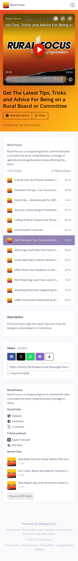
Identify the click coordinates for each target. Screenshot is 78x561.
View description (19, 115)
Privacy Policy (29, 545)
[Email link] (40, 356)
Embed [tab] (22, 348)
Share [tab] (11, 348)
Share (42, 115)
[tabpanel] (39, 326)
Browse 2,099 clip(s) (20, 496)
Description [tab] (15, 317)
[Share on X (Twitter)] (21, 356)
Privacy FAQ (46, 545)
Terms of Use (12, 545)
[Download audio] (49, 356)
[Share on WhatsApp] (30, 356)
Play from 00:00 (20, 373)
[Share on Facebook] (11, 356)
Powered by (30, 524)
